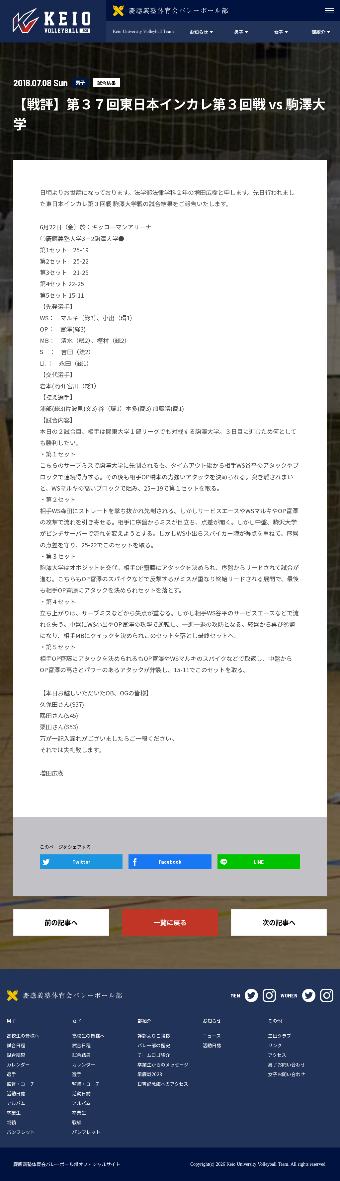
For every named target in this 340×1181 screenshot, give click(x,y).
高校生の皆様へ (23, 1035)
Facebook (170, 861)
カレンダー (18, 1064)
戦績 (11, 1122)
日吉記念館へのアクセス (162, 1083)
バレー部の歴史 (153, 1045)
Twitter (81, 861)
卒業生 (14, 1112)
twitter (251, 995)
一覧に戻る (170, 922)
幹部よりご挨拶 (153, 1035)
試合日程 (16, 1045)
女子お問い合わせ (286, 1074)
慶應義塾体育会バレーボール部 (64, 995)
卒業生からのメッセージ (163, 1064)
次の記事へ (279, 922)
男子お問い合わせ (286, 1064)
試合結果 (106, 83)
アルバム (16, 1103)
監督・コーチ (21, 1083)
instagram (269, 995)
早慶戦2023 (149, 1074)
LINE (259, 861)
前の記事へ (61, 922)
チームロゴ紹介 (153, 1055)
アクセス (277, 1055)
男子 (80, 82)
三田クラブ (279, 1035)
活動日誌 (16, 1093)
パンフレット (21, 1132)
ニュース (212, 1035)
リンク (275, 1045)
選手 (11, 1074)
